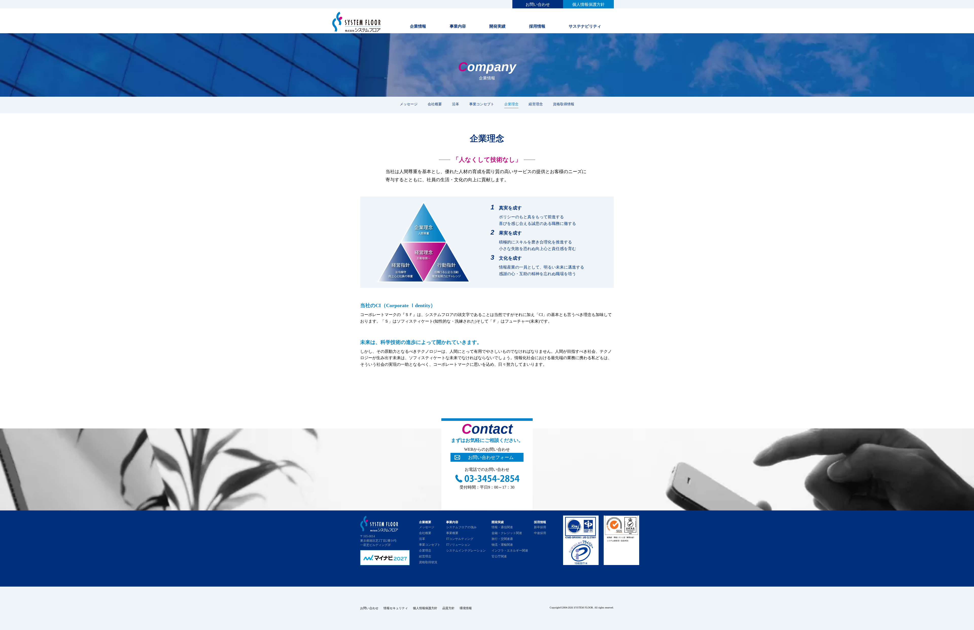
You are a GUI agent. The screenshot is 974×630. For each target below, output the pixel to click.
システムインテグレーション (466, 550)
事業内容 (458, 26)
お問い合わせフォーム (491, 457)
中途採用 (540, 533)
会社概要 (435, 104)
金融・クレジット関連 (507, 533)
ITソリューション (458, 544)
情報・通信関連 (502, 527)
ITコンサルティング (459, 539)
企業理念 (511, 104)
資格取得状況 (428, 562)
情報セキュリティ (396, 608)
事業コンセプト (481, 104)
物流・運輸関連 (502, 544)
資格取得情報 (563, 104)
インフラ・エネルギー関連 (510, 550)
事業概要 (452, 533)
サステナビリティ (585, 26)
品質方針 (448, 608)
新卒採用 (540, 527)
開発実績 (497, 26)
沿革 (455, 104)
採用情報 (537, 26)
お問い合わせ (538, 4)
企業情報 (418, 26)
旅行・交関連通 (502, 539)
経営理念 (536, 104)
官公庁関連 (499, 556)
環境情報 (466, 608)
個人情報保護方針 (588, 4)
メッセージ (409, 104)
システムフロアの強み (461, 527)
